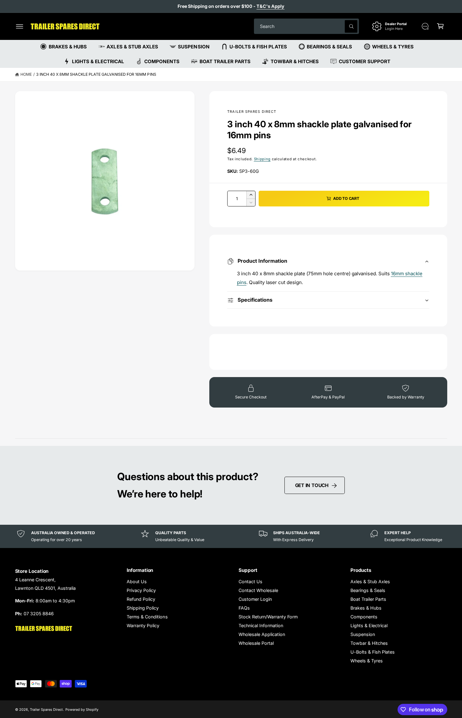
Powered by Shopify (81, 709)
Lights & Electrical (369, 625)
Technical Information (261, 625)
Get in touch (311, 485)
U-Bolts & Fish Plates (372, 652)
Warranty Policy (143, 625)
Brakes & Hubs (366, 608)
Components (363, 616)
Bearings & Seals (367, 590)
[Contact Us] (425, 26)
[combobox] (306, 26)
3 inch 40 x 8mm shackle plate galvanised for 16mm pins (96, 74)
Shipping (262, 159)
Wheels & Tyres (366, 660)
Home (26, 74)
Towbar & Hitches (369, 643)
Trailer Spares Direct (251, 111)
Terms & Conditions (147, 616)
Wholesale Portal (256, 643)
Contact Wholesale (258, 590)
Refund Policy (141, 599)
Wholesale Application (262, 634)
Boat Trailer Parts (368, 599)
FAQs (244, 608)
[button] (19, 26)
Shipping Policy (143, 608)
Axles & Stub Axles (370, 581)
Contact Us (250, 581)
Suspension (362, 634)
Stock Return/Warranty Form (268, 616)
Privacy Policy (141, 590)
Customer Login (255, 599)
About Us (137, 581)
